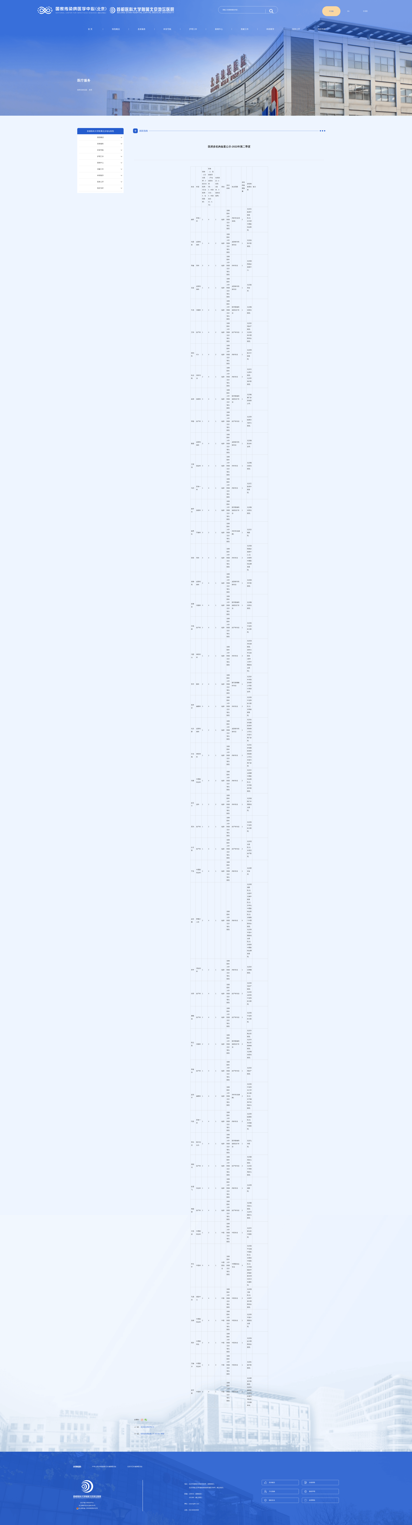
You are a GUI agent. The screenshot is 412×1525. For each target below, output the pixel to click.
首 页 (90, 29)
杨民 (192, 219)
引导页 (365, 11)
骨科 (197, 265)
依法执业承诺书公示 (147, 1427)
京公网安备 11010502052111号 (88, 1508)
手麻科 (198, 532)
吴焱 (192, 288)
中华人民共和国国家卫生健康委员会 (104, 1466)
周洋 (192, 1343)
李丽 (192, 421)
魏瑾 (192, 443)
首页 (90, 90)
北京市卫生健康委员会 (134, 1466)
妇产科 (198, 332)
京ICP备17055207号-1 (87, 1503)
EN (348, 11)
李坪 (192, 970)
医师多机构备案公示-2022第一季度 (152, 1434)
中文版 (331, 11)
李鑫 (192, 265)
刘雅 (192, 780)
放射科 (198, 399)
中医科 (198, 1265)
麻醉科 (198, 706)
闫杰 (192, 1121)
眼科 (197, 684)
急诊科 (198, 466)
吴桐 (192, 1320)
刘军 (192, 993)
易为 (192, 826)
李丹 (192, 684)
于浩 (192, 871)
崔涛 (192, 399)
